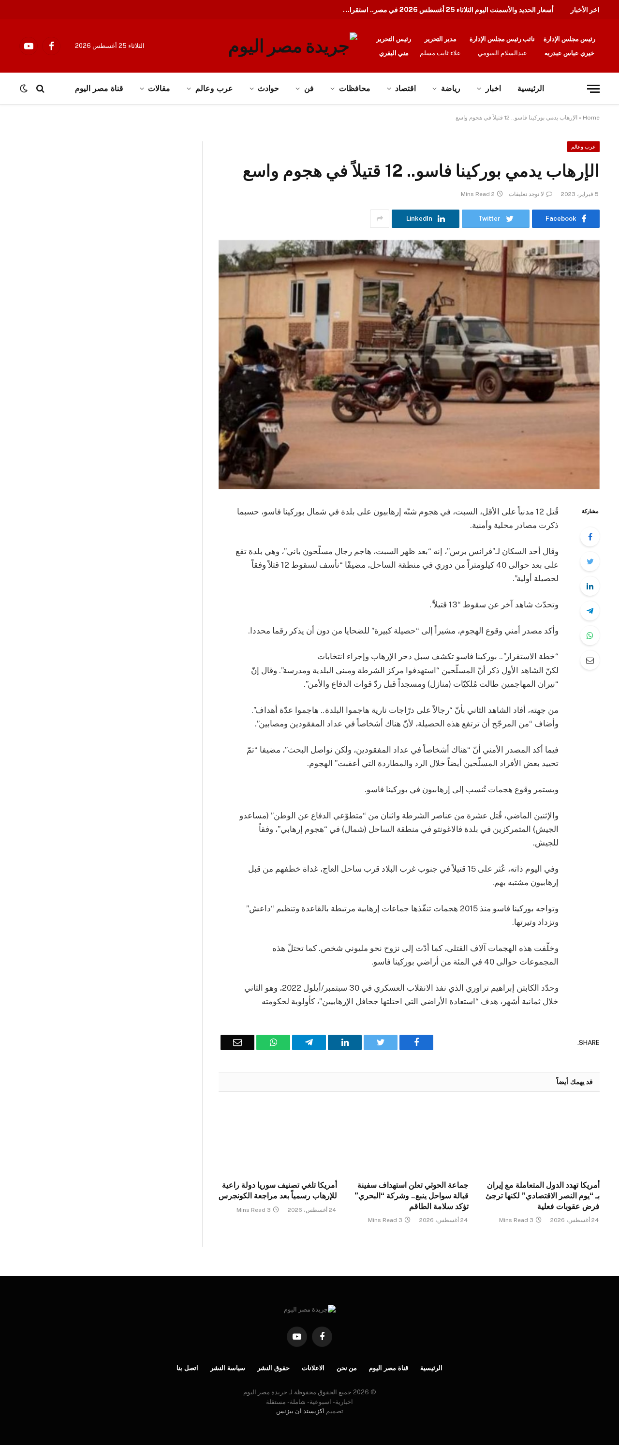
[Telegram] (590, 610)
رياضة (450, 88)
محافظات (354, 88)
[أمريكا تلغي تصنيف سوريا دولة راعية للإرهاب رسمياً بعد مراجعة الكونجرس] (278, 1138)
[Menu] (593, 89)
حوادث (268, 88)
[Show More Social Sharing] (379, 219)
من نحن (347, 1368)
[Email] (590, 660)
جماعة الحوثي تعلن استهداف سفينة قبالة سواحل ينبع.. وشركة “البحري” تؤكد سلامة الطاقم (411, 1195)
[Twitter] (590, 561)
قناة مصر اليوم (388, 1368)
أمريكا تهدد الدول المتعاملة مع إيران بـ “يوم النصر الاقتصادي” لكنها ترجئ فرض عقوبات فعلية (543, 1195)
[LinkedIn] (590, 586)
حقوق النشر (273, 1368)
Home (591, 117)
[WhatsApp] (590, 635)
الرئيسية (530, 88)
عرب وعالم (214, 88)
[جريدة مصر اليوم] (292, 46)
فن (309, 88)
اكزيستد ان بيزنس (300, 1411)
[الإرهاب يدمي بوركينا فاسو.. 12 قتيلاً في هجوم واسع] (409, 364)
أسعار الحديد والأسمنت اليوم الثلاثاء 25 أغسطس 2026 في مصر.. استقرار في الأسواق (445, 10)
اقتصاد (405, 88)
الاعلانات (313, 1368)
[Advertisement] (100, 213)
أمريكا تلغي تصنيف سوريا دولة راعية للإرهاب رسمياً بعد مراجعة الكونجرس (278, 1190)
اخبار (493, 88)
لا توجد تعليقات (526, 194)
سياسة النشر (227, 1368)
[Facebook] (590, 536)
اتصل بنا (187, 1368)
